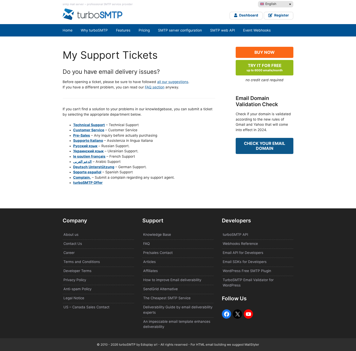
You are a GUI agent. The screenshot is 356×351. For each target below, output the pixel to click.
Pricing (144, 30)
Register (281, 15)
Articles (149, 262)
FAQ (146, 244)
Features (123, 30)
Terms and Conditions (81, 262)
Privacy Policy (74, 280)
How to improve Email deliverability (172, 280)
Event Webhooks (257, 30)
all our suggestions (172, 82)
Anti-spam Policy (77, 289)
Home (68, 30)
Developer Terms (77, 271)
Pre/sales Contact (158, 253)
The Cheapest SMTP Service (167, 298)
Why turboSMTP (94, 30)
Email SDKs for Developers (245, 262)
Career (69, 253)
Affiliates (150, 271)
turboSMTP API (235, 234)
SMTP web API (222, 30)
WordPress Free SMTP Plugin (247, 271)
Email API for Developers (243, 253)
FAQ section (154, 87)
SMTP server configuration (180, 30)
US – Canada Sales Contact (86, 307)
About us (70, 234)
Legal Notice (73, 298)
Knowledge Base (157, 234)
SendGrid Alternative (160, 289)
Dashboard (248, 15)
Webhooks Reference (240, 244)
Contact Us (72, 244)
